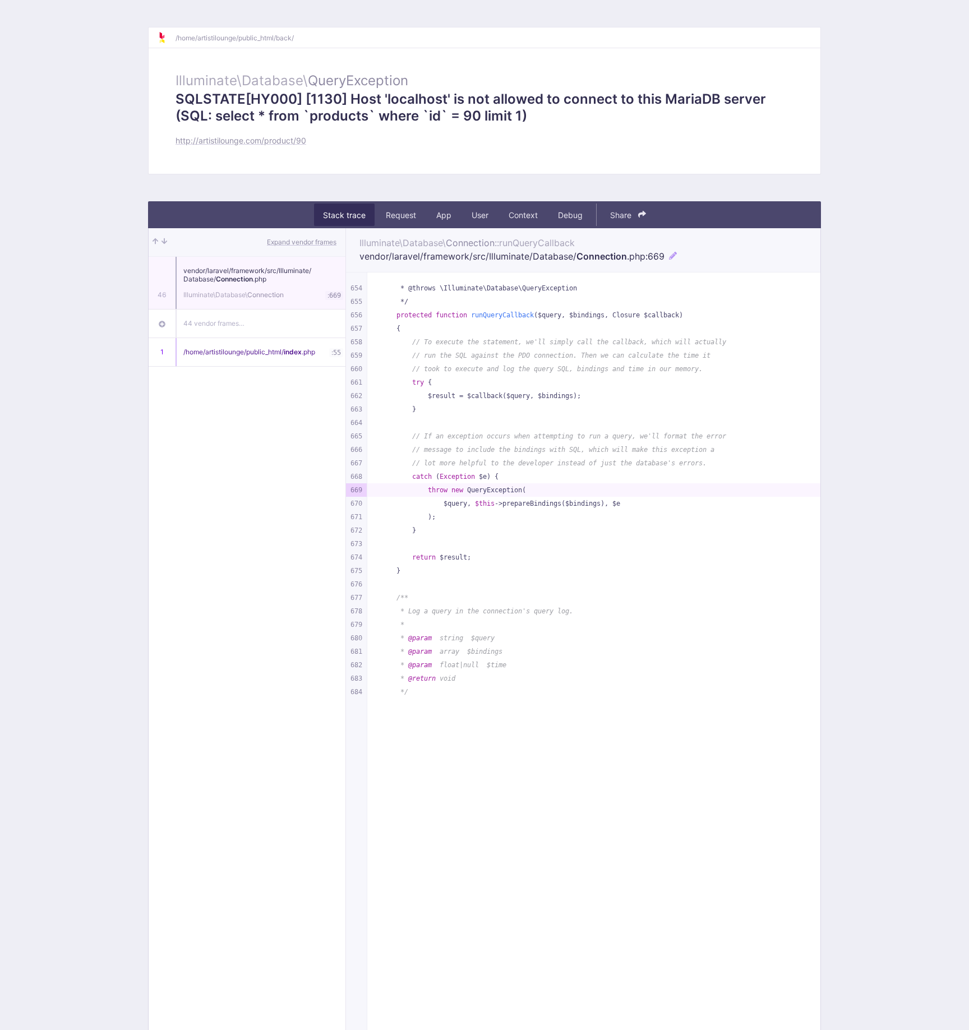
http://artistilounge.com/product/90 (241, 140)
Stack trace (344, 215)
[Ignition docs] (167, 37)
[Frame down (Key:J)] (164, 242)
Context (523, 215)
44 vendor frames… (213, 323)
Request (401, 215)
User (480, 215)
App (443, 215)
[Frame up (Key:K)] (155, 242)
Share (622, 215)
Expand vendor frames (301, 242)
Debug (570, 215)
